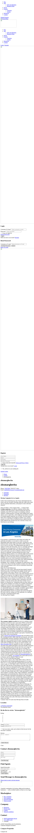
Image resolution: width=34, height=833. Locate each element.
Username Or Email (6, 229)
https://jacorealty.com (6, 644)
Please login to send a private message (10, 780)
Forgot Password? (5, 234)
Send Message (4, 760)
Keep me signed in (7, 233)
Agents (9, 12)
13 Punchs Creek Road (6, 705)
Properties (6, 494)
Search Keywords (5, 767)
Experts (6, 9)
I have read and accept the (15, 463)
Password (3, 231)
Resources (6, 13)
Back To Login (4, 247)
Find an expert (7, 801)
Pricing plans (7, 809)
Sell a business (7, 798)
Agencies (9, 10)
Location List (4, 770)
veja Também (16, 655)
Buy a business (7, 796)
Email (2, 726)
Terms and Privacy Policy (22, 463)
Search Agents (4, 773)
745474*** (14, 488)
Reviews (6, 495)
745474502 (7, 488)
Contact (6, 14)
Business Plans (10, 6)
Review (3, 733)
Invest (5, 7)
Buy (5, 2)
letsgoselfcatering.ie (25, 654)
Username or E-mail (6, 244)
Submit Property (5, 17)
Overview (6, 492)
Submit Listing (4, 471)
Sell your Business (11, 4)
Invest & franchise (8, 799)
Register (7, 45)
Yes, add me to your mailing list (10, 468)
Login (2, 45)
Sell (5, 3)
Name (2, 724)
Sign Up (3, 464)
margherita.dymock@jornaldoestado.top (14, 490)
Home (5, 474)
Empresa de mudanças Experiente (12, 635)
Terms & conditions (9, 811)
